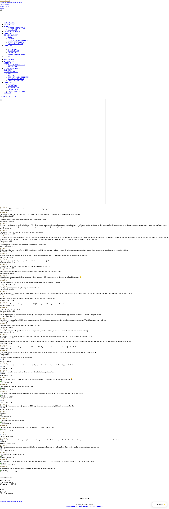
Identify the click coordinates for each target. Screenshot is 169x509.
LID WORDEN (13, 52)
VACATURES (12, 49)
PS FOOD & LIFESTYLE (16, 28)
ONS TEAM (12, 47)
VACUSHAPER (9, 24)
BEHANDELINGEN (11, 35)
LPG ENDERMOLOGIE (12, 31)
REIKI (10, 37)
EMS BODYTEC (9, 23)
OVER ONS (8, 45)
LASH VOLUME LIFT (15, 44)
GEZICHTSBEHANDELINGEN (18, 40)
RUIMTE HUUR (13, 51)
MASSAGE (11, 38)
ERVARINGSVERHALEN (16, 54)
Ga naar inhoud (5, 1)
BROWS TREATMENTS (16, 42)
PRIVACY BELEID (96, 506)
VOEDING (7, 26)
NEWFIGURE (12, 30)
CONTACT (7, 56)
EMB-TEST (8, 33)
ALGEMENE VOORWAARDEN (77, 506)
